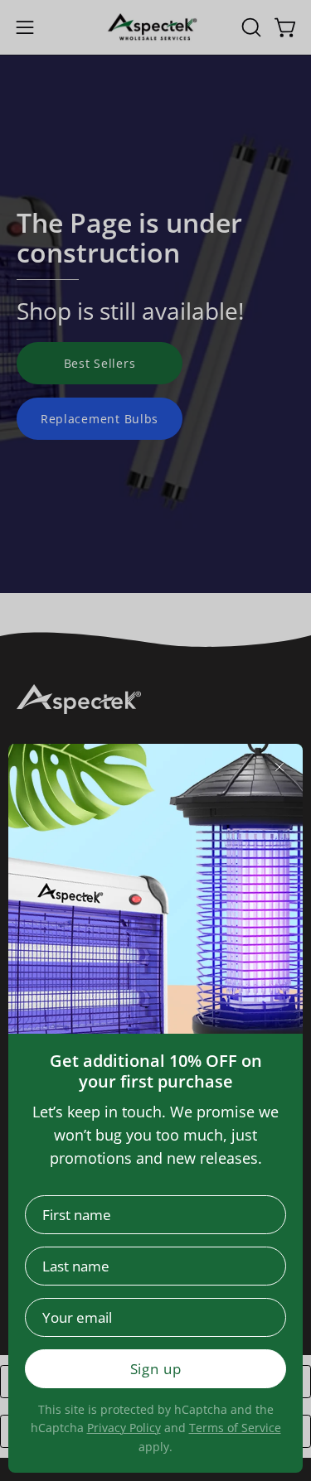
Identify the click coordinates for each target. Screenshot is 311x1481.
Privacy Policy (124, 1427)
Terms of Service (235, 1427)
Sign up (156, 1368)
